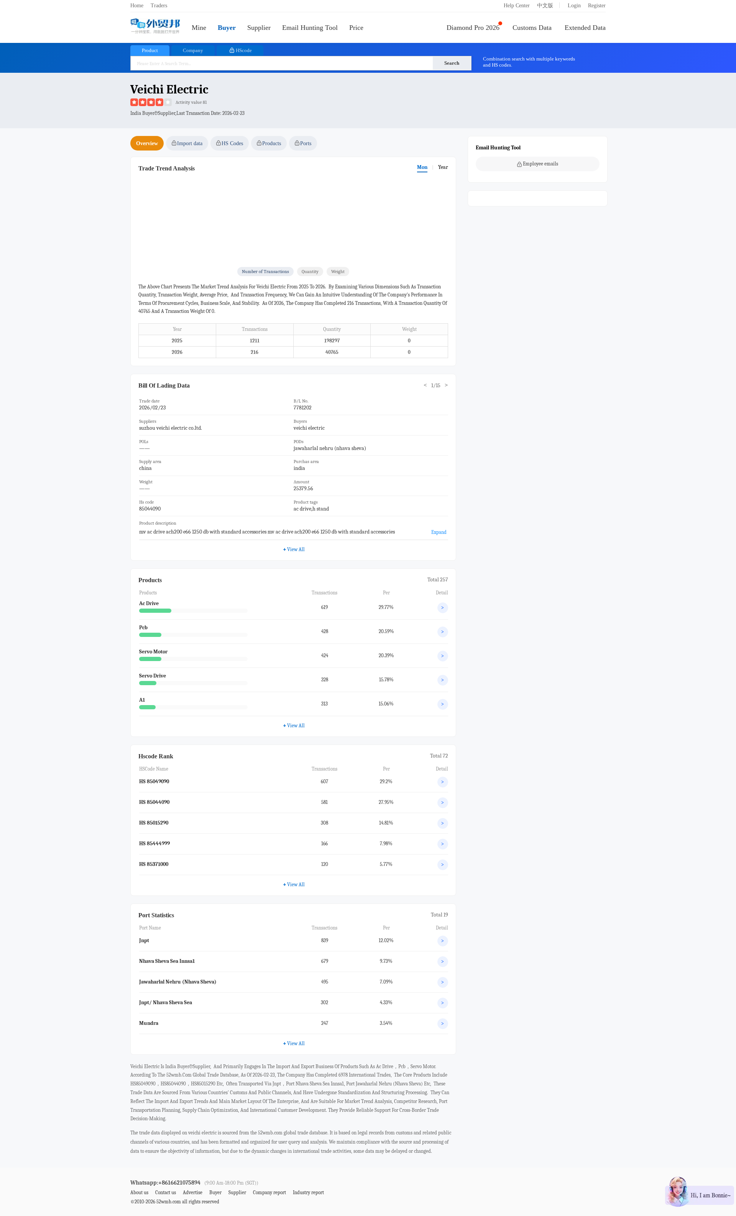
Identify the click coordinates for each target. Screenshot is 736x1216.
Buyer (227, 27)
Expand (439, 532)
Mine (199, 27)
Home (136, 5)
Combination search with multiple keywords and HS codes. (529, 62)
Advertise (192, 1192)
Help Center (517, 5)
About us (139, 1192)
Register (597, 5)
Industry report (308, 1192)
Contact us (165, 1192)
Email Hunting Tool (310, 27)
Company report (269, 1192)
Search (451, 63)
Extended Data (585, 27)
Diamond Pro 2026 (473, 27)
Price (356, 27)
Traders (159, 5)
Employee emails (540, 164)
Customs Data (532, 27)
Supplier (259, 27)
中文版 (545, 5)
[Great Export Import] (155, 26)
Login (574, 5)
